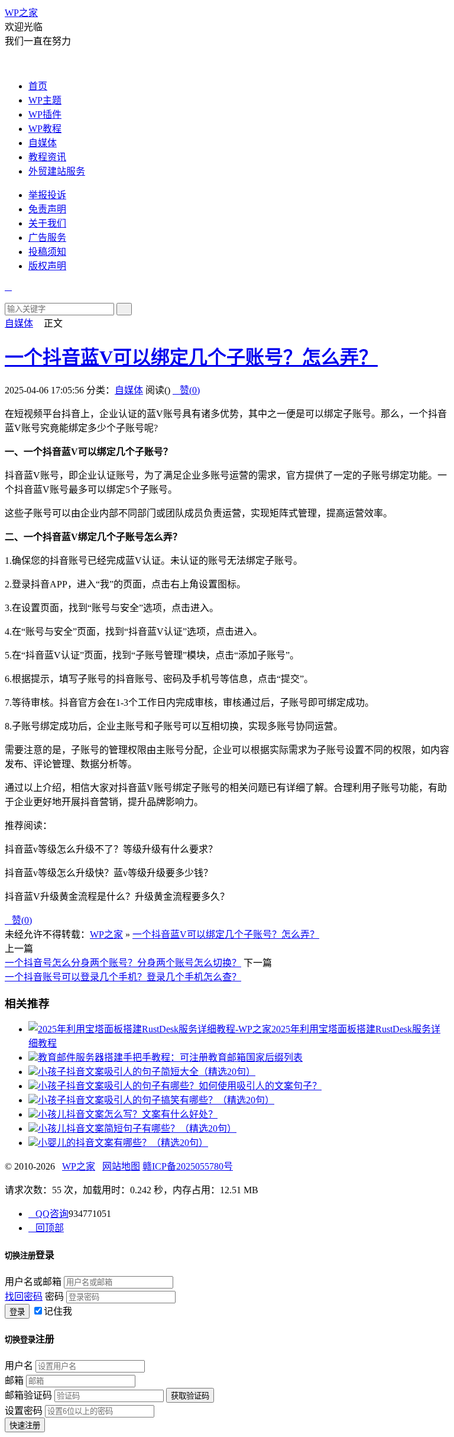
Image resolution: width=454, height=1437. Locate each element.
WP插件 (44, 114)
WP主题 (44, 100)
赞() (186, 390)
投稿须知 (47, 252)
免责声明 (47, 209)
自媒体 (42, 143)
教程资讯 (47, 157)
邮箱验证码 (28, 1395)
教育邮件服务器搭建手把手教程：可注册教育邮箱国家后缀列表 (170, 1057)
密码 (54, 1296)
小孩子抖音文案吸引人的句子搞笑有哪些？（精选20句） (156, 1100)
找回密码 (24, 1296)
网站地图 (121, 1166)
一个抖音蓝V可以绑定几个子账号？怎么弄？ (191, 357)
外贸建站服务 (56, 171)
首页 (37, 86)
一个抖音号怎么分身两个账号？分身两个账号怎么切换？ (123, 963)
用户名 (19, 1366)
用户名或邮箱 (33, 1282)
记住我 (58, 1311)
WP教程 (44, 129)
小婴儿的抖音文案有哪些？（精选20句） (123, 1143)
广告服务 (47, 237)
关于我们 (47, 223)
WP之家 (21, 13)
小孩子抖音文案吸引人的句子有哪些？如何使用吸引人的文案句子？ (180, 1086)
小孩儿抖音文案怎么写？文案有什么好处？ (128, 1114)
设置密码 (24, 1411)
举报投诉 (47, 195)
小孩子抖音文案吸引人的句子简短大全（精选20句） (146, 1072)
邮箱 (14, 1380)
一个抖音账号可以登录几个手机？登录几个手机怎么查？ (123, 977)
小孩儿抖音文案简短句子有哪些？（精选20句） (137, 1128)
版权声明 (47, 266)
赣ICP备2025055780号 (187, 1166)
